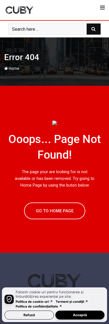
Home (13, 68)
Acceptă (80, 315)
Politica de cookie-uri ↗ (34, 302)
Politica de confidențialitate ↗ (39, 306)
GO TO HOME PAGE (55, 210)
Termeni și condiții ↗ (72, 302)
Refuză (29, 315)
